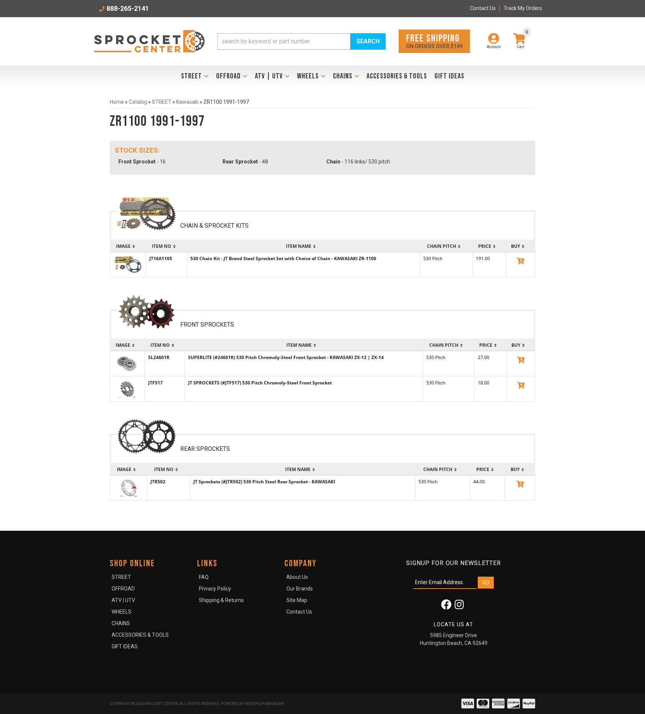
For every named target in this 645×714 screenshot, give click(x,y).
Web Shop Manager (264, 704)
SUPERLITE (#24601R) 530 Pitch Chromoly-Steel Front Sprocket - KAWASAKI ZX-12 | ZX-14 (286, 357)
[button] (302, 41)
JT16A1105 (160, 258)
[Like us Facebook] (446, 606)
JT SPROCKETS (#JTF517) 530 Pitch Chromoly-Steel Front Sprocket (260, 383)
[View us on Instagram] (459, 606)
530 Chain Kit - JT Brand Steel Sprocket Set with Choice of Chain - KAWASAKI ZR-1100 (283, 258)
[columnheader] (128, 246)
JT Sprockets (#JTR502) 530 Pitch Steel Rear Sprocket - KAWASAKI (264, 481)
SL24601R (158, 357)
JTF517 (155, 383)
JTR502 (157, 481)
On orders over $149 (434, 40)
